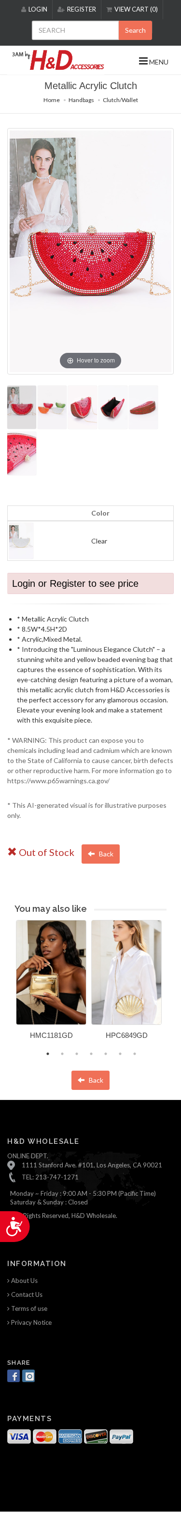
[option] (51, 983)
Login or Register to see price (75, 583)
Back (105, 854)
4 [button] (91, 1054)
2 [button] (62, 1054)
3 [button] (77, 1054)
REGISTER (81, 9)
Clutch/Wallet (120, 100)
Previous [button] (9, 986)
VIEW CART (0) (136, 9)
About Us (24, 1280)
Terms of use (28, 1308)
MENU (158, 62)
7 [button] (134, 1054)
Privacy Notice (31, 1322)
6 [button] (120, 1054)
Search (135, 30)
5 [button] (106, 1054)
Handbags (81, 100)
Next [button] (174, 986)
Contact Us (26, 1294)
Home (51, 100)
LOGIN (37, 9)
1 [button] (48, 1054)
